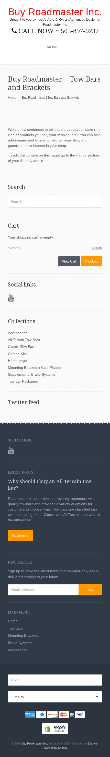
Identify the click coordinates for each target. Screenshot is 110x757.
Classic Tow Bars (21, 347)
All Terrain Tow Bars (24, 340)
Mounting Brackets (23, 635)
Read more (20, 535)
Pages (81, 155)
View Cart (69, 261)
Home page (17, 361)
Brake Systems (20, 643)
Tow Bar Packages (23, 381)
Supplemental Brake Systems (32, 374)
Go (90, 589)
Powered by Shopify (54, 747)
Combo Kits (17, 354)
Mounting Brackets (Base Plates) (34, 368)
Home (12, 97)
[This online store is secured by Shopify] (55, 728)
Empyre (92, 743)
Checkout (91, 261)
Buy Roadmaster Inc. (55, 11)
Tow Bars (15, 628)
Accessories (17, 333)
